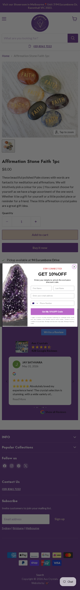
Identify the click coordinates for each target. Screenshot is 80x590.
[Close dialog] (74, 266)
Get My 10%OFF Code (52, 311)
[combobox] (35, 303)
